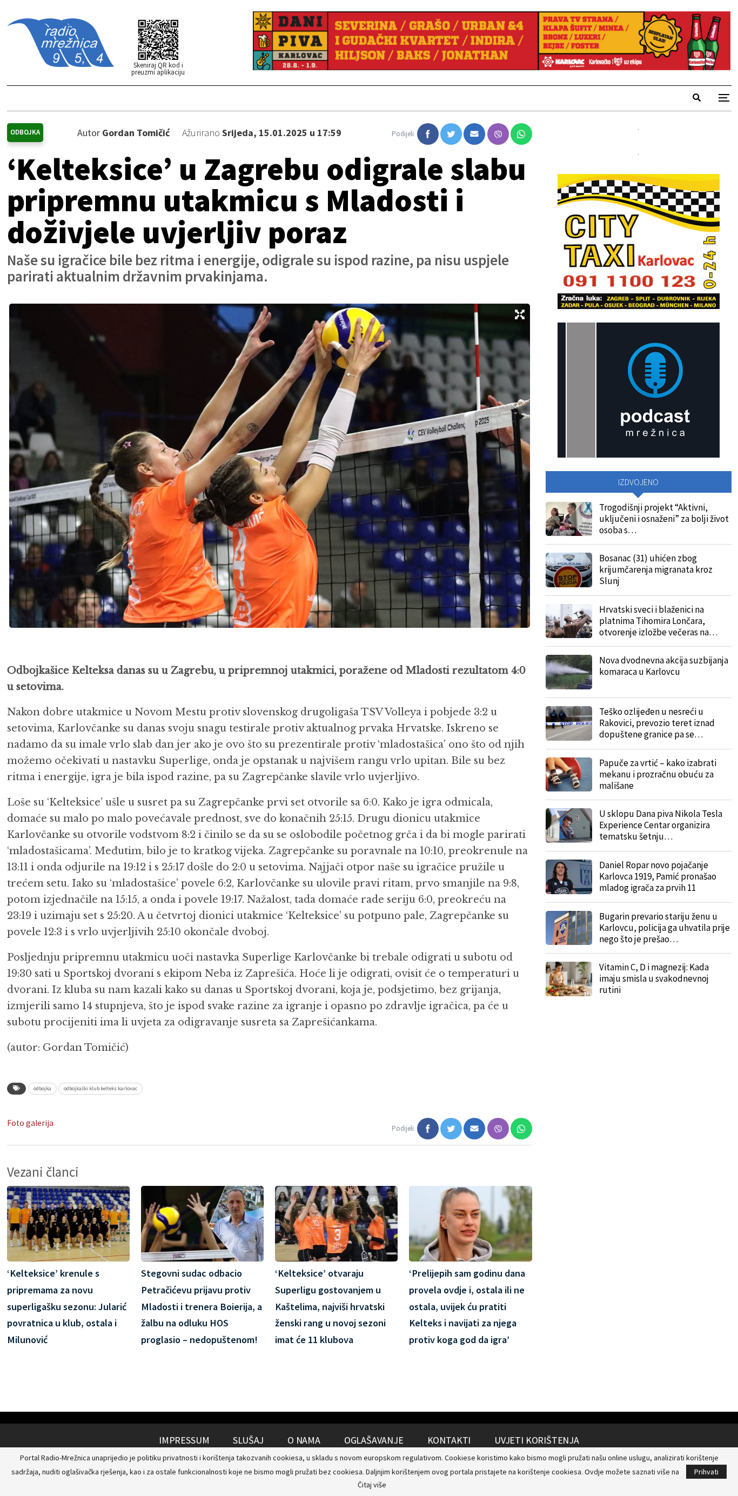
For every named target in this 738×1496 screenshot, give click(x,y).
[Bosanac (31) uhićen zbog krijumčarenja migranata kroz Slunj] (569, 570)
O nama (303, 1440)
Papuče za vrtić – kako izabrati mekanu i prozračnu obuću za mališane (657, 774)
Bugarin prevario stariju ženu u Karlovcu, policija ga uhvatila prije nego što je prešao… (664, 927)
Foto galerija (30, 1123)
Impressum (184, 1440)
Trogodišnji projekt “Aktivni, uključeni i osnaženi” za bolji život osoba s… (664, 518)
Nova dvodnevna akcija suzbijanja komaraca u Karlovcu (663, 665)
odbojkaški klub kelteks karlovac (100, 1088)
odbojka (42, 1088)
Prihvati (706, 1472)
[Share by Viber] (498, 134)
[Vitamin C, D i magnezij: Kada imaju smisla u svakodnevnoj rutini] (569, 979)
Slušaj (248, 1440)
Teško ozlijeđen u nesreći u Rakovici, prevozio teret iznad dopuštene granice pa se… (657, 723)
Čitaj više (372, 1484)
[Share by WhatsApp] (521, 134)
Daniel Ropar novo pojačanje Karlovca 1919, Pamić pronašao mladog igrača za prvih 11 (657, 876)
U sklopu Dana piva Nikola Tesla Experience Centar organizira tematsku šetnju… (660, 825)
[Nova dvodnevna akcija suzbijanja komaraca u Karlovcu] (569, 672)
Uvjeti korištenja (536, 1440)
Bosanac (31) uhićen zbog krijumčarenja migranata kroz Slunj (656, 569)
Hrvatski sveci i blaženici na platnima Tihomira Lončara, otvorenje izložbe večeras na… (658, 620)
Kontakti (449, 1440)
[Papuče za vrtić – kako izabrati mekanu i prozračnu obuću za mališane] (569, 774)
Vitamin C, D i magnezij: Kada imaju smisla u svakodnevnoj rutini (654, 978)
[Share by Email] (474, 134)
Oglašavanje (374, 1440)
